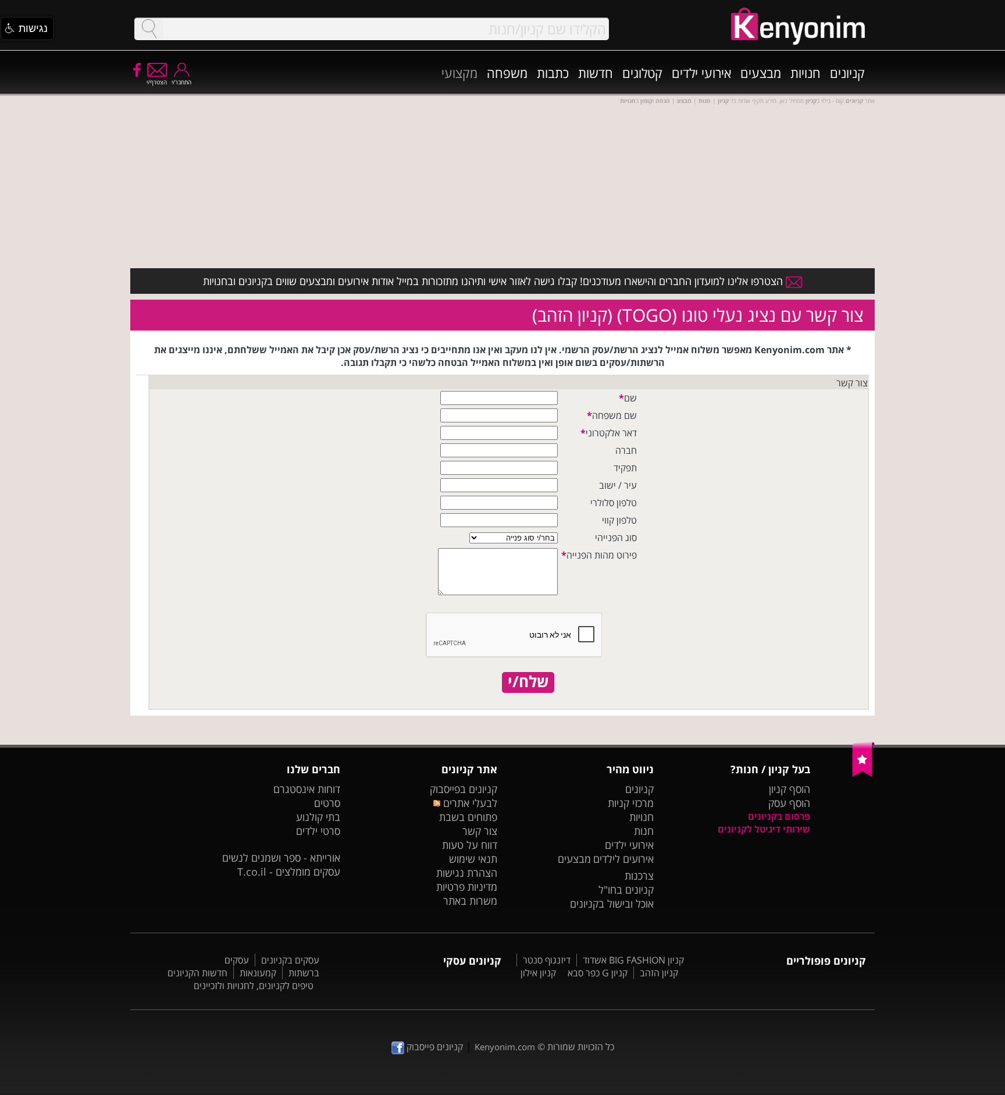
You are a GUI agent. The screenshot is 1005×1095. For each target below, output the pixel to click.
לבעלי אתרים (468, 803)
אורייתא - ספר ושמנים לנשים (281, 858)
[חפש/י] (148, 29)
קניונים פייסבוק (433, 1046)
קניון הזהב (659, 972)
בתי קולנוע (318, 817)
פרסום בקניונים (779, 816)
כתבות (553, 72)
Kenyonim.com (505, 1047)
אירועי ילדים (701, 72)
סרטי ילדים (318, 831)
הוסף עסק (789, 803)
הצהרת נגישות (466, 873)
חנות (644, 831)
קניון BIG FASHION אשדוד (633, 960)
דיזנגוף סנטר (547, 960)
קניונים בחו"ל (626, 890)
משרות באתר (470, 901)
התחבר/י (181, 82)
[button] (27, 28)
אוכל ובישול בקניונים (612, 904)
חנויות (805, 72)
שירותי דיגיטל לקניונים (764, 829)
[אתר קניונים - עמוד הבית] (863, 774)
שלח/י (528, 682)
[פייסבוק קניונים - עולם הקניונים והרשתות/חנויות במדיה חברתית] (136, 69)
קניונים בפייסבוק (463, 789)
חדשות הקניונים (197, 972)
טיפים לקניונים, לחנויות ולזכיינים (253, 985)
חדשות (595, 72)
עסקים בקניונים (290, 960)
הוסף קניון (789, 789)
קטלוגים (642, 72)
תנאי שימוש (473, 859)
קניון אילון (538, 972)
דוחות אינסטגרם (306, 789)
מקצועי (459, 72)
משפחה (507, 72)
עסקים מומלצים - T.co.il (288, 872)
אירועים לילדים (623, 859)
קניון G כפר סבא (598, 972)
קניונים (847, 72)
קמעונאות (258, 972)
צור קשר (479, 831)
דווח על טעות (469, 845)
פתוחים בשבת (468, 817)
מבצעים (760, 72)
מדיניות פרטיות (466, 887)
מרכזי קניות (631, 803)
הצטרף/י (157, 82)
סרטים (327, 803)
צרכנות (639, 876)
